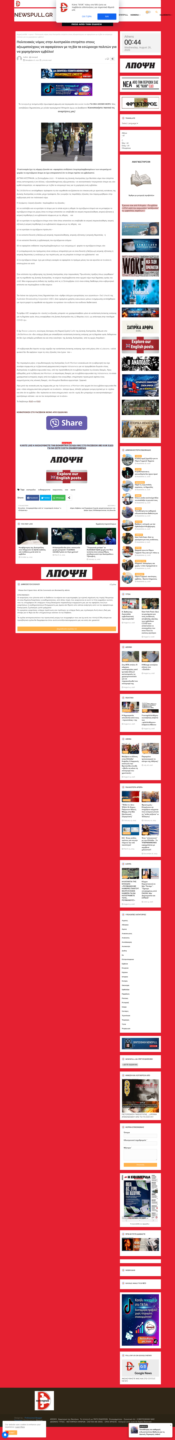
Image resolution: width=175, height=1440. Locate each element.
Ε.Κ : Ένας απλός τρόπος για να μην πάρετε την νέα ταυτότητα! (130, 841)
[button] (156, 12)
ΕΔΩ (30, 401)
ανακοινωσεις (127, 934)
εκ (123, 955)
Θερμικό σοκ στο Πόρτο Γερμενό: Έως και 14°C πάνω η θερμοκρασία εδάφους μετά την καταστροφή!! (147, 553)
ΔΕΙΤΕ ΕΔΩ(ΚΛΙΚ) (130, 1065)
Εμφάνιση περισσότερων (106, 524)
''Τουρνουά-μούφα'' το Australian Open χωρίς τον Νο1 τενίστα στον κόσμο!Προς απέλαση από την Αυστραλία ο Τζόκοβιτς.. (100, 551)
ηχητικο (125, 972)
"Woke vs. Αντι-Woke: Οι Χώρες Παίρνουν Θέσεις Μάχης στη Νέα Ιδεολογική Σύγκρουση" (129, 811)
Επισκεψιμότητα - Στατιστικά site (122, 1419)
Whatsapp (60, 498)
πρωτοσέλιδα (136, 1224)
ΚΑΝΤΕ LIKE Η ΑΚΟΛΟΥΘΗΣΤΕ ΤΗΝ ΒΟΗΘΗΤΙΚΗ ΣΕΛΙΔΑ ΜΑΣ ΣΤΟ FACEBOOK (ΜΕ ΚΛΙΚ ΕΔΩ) (66, 445)
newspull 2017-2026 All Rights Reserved (134, 1422)
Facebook (34, 498)
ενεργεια (125, 968)
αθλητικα (125, 925)
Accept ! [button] (11, 1433)
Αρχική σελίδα (22, 34)
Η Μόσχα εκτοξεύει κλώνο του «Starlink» (150, 667)
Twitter (47, 498)
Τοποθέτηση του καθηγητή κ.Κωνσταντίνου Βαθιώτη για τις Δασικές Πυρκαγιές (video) (146, 513)
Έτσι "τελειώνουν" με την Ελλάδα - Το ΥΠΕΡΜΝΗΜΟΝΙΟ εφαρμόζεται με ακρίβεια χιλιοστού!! (150, 844)
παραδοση (125, 994)
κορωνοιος (57, 490)
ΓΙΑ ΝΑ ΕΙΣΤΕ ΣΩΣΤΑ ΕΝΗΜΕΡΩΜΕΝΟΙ (66, 448)
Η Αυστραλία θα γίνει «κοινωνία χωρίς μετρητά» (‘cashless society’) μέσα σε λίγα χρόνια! (66, 549)
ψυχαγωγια (126, 1028)
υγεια (31, 34)
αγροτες (125, 921)
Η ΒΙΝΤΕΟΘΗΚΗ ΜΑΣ (146, 1419)
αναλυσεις (126, 938)
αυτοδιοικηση (127, 942)
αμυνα (124, 929)
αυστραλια (31, 490)
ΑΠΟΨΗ (53, 1419)
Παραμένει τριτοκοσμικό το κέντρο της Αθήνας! (150, 758)
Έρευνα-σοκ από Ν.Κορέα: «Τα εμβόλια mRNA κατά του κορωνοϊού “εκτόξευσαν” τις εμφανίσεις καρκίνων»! (140, 208)
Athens (129, 36)
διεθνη (124, 951)
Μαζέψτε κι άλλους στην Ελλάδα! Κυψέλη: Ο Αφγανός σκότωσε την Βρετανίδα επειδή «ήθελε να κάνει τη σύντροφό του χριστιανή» (130, 764)
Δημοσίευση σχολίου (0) (67, 629)
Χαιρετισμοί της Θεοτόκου (68, 1419)
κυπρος (125, 981)
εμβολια (125, 964)
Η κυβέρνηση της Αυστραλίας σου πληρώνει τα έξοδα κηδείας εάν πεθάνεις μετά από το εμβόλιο (32, 550)
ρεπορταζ (125, 1003)
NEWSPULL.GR (33, 15)
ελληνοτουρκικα (128, 959)
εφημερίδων (146, 1224)
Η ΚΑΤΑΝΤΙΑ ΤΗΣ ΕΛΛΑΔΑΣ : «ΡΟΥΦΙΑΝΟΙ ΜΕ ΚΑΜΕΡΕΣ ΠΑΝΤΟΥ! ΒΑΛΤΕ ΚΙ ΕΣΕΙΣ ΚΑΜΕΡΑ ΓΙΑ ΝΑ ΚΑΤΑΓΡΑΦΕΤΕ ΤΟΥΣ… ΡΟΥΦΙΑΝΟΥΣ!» (130, 891)
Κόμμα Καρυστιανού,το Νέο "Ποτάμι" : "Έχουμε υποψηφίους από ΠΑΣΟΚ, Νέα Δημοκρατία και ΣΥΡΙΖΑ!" (149, 890)
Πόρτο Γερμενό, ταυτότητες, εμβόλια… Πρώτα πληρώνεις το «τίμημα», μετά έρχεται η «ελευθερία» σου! (146, 580)
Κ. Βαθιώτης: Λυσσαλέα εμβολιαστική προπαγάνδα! (128, 615)
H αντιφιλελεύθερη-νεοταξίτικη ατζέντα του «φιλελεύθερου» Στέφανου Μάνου (150, 720)
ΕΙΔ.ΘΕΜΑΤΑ (165, 15)
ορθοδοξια (125, 990)
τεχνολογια (126, 1016)
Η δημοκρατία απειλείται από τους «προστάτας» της (130, 717)
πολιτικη (125, 998)
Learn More (20, 1427)
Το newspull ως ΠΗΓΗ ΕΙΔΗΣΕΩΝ (94, 1419)
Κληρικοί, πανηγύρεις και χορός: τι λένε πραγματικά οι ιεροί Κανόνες (146, 565)
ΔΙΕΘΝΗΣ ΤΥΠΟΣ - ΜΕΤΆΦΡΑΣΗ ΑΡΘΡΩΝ (67, 1422)
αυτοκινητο (126, 946)
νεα (66, 490)
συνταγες (125, 1011)
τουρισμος (125, 1020)
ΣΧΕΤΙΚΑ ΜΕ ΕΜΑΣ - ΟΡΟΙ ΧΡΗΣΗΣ (102, 1422)
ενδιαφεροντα (44, 490)
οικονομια (125, 985)
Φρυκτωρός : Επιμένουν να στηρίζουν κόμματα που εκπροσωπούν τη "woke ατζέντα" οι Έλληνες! (150, 811)
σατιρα (124, 1007)
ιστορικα (125, 977)
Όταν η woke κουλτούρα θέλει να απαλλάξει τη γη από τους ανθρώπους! (146, 500)
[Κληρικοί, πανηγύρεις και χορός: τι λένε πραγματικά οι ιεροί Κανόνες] (127, 565)
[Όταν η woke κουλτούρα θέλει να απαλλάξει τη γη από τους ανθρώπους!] (127, 499)
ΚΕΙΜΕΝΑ (135, 15)
